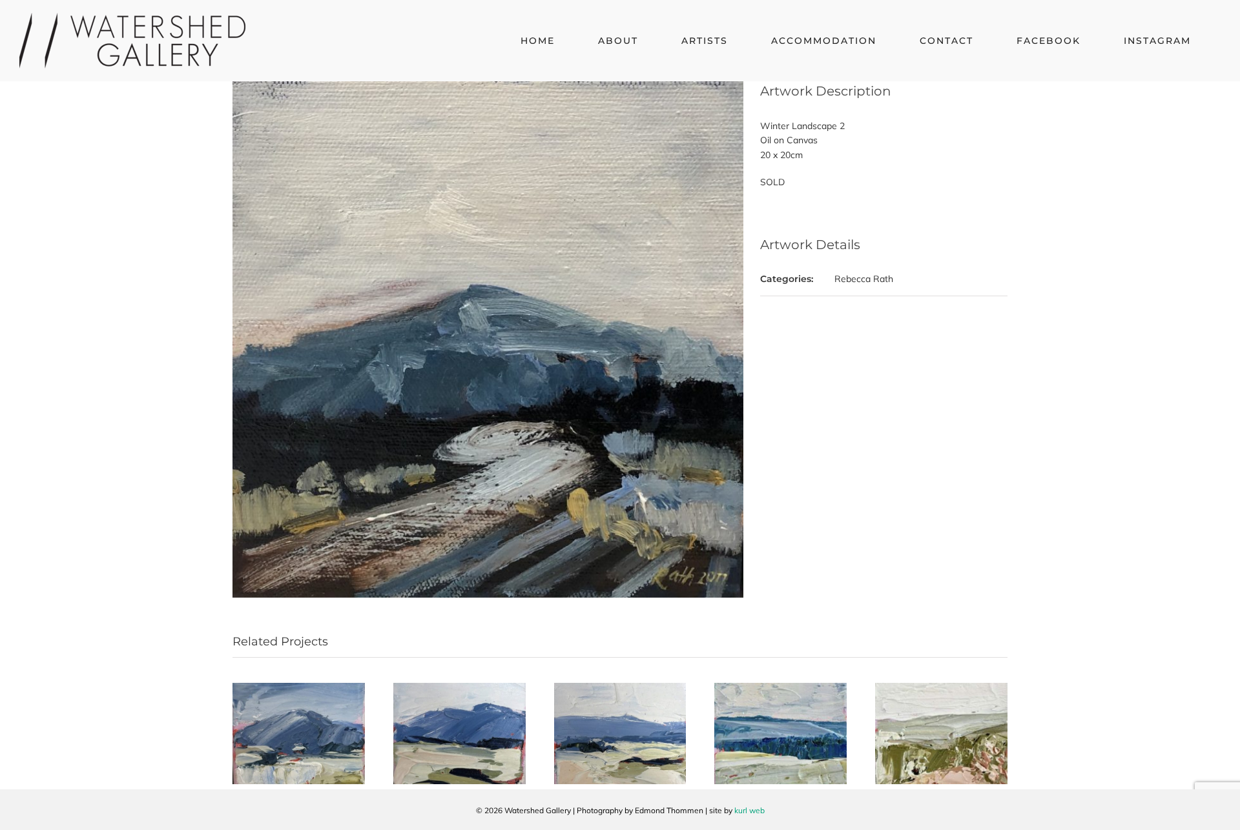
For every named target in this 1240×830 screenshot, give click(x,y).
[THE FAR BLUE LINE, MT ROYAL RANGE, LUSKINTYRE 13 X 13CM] (459, 688)
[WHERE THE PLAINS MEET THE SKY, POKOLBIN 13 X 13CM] (620, 688)
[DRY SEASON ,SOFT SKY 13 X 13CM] (941, 688)
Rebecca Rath (863, 279)
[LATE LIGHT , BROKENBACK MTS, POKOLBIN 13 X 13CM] (298, 688)
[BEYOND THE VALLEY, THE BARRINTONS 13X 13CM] (780, 688)
